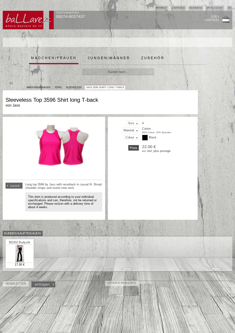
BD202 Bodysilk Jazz (19, 244)
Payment (161, 7)
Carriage (178, 7)
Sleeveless (73, 87)
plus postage (162, 151)
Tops (58, 87)
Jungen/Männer (109, 58)
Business (196, 7)
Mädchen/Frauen (54, 58)
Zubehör (153, 58)
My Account (215, 7)
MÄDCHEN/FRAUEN (38, 87)
